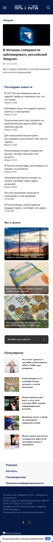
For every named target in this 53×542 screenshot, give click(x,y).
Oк (48, 538)
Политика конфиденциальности (25, 483)
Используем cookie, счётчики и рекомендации (23, 538)
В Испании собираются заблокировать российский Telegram (25, 54)
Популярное (13, 352)
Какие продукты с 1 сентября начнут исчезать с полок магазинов (32, 382)
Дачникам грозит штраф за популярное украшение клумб (34, 420)
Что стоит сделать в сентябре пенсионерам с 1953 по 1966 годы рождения (35, 363)
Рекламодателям (16, 477)
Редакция (11, 465)
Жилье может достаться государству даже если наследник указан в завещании (35, 440)
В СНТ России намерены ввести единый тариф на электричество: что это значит (24, 96)
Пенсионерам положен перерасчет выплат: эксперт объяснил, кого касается (23, 153)
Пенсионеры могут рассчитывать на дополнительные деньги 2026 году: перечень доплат (24, 123)
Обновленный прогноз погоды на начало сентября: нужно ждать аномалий (22, 180)
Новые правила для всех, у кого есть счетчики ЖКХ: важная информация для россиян (33, 403)
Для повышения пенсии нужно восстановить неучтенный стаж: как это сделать (25, 138)
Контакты (11, 471)
